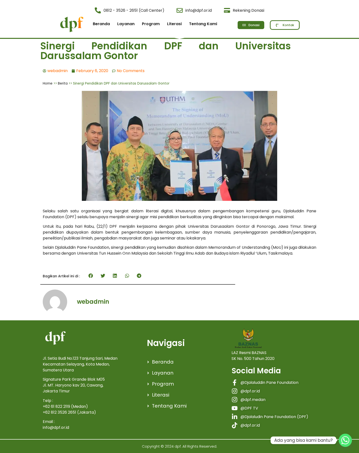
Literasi (174, 24)
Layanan (126, 24)
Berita (63, 83)
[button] (91, 276)
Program (151, 24)
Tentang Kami (203, 24)
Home (48, 83)
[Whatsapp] (345, 440)
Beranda (101, 24)
